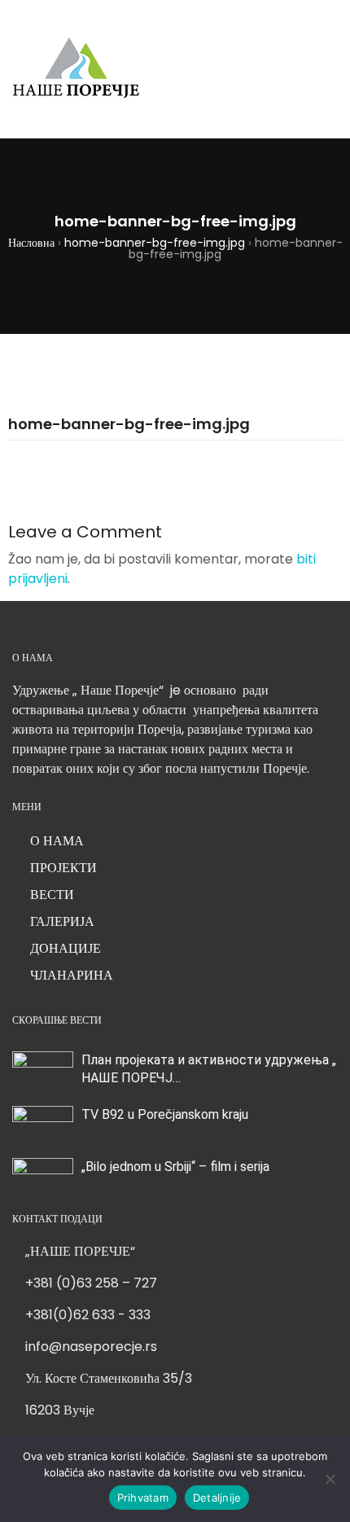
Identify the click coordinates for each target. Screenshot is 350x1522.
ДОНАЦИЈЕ (65, 948)
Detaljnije (217, 1497)
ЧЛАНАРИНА (71, 975)
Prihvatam (142, 1497)
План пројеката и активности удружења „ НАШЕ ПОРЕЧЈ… (208, 1069)
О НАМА (57, 840)
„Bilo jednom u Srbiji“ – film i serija (175, 1166)
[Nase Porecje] (76, 69)
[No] (330, 1479)
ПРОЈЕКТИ (63, 867)
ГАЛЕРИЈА (62, 921)
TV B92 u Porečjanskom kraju (164, 1114)
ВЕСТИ (52, 894)
